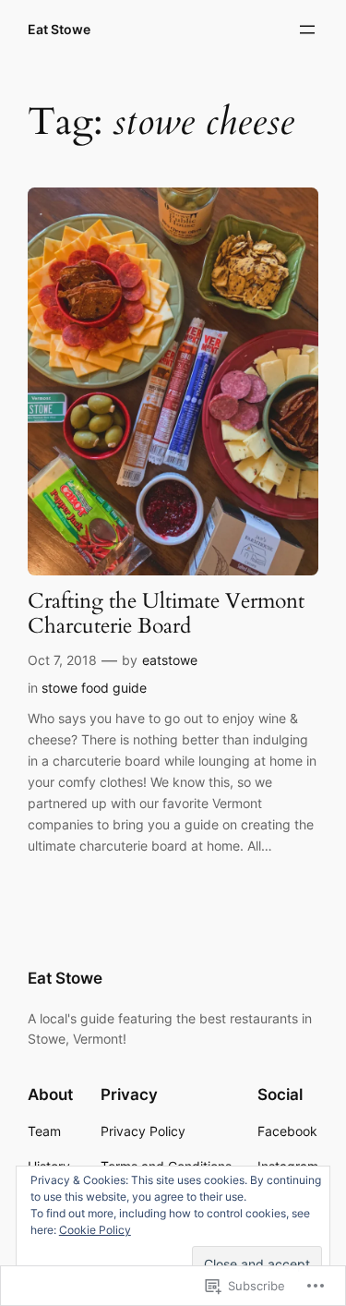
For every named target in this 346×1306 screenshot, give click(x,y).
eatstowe (169, 660)
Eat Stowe (59, 29)
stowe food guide (94, 687)
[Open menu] (307, 29)
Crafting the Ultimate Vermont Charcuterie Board (166, 614)
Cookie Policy (95, 1230)
